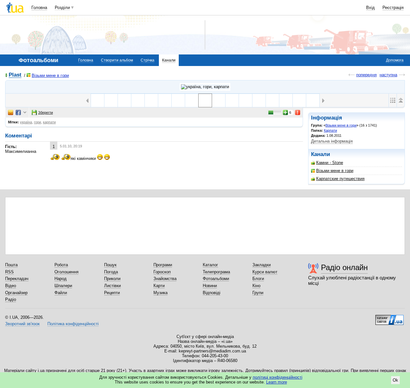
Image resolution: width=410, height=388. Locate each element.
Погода (111, 271)
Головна (39, 7)
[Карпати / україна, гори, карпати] (205, 87)
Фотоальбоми (216, 278)
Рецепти (112, 292)
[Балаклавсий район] (111, 100)
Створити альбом (117, 60)
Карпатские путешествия (340, 178)
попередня (366, 74)
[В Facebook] (18, 112)
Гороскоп (162, 271)
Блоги (258, 278)
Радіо (10, 299)
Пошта (11, 264)
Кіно (256, 285)
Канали (169, 60)
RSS (9, 271)
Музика (160, 292)
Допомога (395, 60)
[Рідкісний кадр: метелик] (178, 100)
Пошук (110, 264)
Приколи (112, 278)
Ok (395, 380)
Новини (210, 285)
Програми (162, 264)
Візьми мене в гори (50, 75)
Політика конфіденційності (73, 323)
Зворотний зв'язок (22, 323)
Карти (159, 285)
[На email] (10, 112)
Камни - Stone (329, 162)
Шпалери (63, 285)
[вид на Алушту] (97, 100)
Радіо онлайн (344, 267)
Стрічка (147, 60)
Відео (10, 285)
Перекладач (17, 278)
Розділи (62, 7)
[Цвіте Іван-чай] (192, 100)
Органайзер (16, 292)
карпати (49, 122)
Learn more (276, 382)
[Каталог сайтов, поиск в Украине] (389, 317)
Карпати (330, 130)
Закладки (261, 264)
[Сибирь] (151, 100)
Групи (257, 292)
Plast (15, 75)
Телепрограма (216, 271)
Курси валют (264, 271)
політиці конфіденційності (277, 377)
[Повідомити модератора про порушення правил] (298, 112)
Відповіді (211, 292)
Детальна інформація (332, 141)
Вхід (370, 7)
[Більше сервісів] (24, 112)
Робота (61, 264)
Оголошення (66, 271)
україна (26, 122)
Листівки (112, 285)
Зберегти (45, 112)
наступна (388, 74)
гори (37, 122)
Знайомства (164, 278)
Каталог (210, 264)
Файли (60, 292)
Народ (60, 278)
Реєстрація (393, 7)
